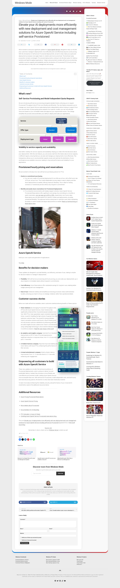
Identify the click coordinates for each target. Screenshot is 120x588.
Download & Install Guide (93, 176)
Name (22, 528)
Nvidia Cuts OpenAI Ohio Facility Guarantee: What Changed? (97, 225)
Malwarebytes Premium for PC (95, 21)
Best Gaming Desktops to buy (53, 561)
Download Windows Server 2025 (95, 33)
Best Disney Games (92, 130)
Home (20, 20)
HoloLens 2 (79, 564)
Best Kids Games (92, 148)
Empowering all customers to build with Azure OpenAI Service (36, 86)
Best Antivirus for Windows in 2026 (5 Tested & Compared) (96, 340)
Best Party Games (92, 121)
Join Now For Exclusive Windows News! (94, 83)
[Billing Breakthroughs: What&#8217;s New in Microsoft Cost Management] (67, 452)
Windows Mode (23, 2)
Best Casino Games (92, 151)
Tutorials (94, 2)
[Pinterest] (73, 11)
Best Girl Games (91, 150)
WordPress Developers (93, 208)
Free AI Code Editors (92, 57)
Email (51, 528)
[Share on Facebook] (40, 44)
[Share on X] (23, 44)
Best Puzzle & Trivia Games (94, 165)
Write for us (48, 574)
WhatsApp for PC (92, 23)
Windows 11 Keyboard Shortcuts (95, 61)
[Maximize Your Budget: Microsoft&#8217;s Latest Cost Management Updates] (27, 452)
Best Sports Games (92, 113)
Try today (21, 263)
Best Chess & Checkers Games (95, 125)
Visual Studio (80, 561)
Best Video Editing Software (94, 47)
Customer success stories (27, 84)
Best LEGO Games (92, 136)
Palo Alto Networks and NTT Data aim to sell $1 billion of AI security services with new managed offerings (97, 249)
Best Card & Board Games (94, 123)
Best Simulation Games (93, 117)
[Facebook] (66, 11)
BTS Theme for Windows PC (94, 389)
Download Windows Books (22, 561)
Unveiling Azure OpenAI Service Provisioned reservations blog (38, 416)
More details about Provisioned (30, 405)
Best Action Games (92, 105)
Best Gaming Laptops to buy (52, 562)
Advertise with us (40, 574)
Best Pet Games (91, 146)
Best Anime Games (92, 103)
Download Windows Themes (22, 559)
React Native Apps (92, 204)
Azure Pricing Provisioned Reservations (32, 397)
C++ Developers (91, 202)
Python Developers (92, 198)
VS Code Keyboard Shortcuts (94, 184)
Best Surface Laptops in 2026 (53, 559)
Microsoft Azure (54, 2)
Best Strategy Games (93, 109)
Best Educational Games (93, 157)
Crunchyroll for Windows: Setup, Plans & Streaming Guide (93, 368)
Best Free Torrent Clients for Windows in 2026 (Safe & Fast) (96, 329)
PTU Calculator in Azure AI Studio (30, 414)
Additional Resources (25, 88)
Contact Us (24, 574)
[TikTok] (76, 11)
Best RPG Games (92, 115)
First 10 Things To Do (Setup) (94, 178)
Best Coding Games (92, 163)
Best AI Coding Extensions (94, 191)
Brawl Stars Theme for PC (93, 402)
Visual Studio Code (81, 562)
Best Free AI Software (93, 56)
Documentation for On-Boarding (30, 410)
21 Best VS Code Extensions (94, 189)
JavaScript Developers (93, 200)
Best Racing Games (92, 119)
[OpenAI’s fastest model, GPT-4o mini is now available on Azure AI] (47, 452)
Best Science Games (93, 161)
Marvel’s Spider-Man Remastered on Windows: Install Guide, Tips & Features (94, 273)
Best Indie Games (92, 140)
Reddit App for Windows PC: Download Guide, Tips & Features (94, 357)
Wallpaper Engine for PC (93, 51)
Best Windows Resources (94, 63)
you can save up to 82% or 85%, (45, 195)
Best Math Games (92, 159)
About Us (19, 574)
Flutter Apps (91, 206)
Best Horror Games (92, 138)
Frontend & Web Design (93, 193)
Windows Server (101, 2)
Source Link (48, 428)
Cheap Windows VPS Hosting (94, 31)
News (46, 2)
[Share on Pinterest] (56, 44)
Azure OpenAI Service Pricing (29, 401)
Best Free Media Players (93, 49)
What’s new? (23, 76)
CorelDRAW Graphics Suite (94, 45)
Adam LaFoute (36, 40)
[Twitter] (70, 11)
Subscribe (60, 473)
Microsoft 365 (80, 559)
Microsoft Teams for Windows (95, 59)
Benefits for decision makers (27, 82)
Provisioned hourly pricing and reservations (31, 78)
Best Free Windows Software (94, 26)
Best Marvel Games (92, 132)
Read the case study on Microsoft (44, 329)
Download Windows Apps (65, 2)
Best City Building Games (93, 111)
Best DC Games (91, 134)
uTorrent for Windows (93, 24)
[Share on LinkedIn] (73, 44)
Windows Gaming (77, 2)
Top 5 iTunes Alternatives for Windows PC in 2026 (96, 317)
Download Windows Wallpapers (23, 562)
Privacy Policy (54, 574)
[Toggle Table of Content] (74, 74)
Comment (22, 519)
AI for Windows (86, 2)
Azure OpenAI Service (54, 49)
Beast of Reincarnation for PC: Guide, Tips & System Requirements (94, 304)
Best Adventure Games (93, 107)
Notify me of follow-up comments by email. (32, 537)
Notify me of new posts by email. (29, 540)
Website (22, 533)
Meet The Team (32, 574)
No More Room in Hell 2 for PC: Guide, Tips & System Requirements (97, 219)
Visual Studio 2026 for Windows (95, 35)
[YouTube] (80, 11)
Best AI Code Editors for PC (94, 37)
